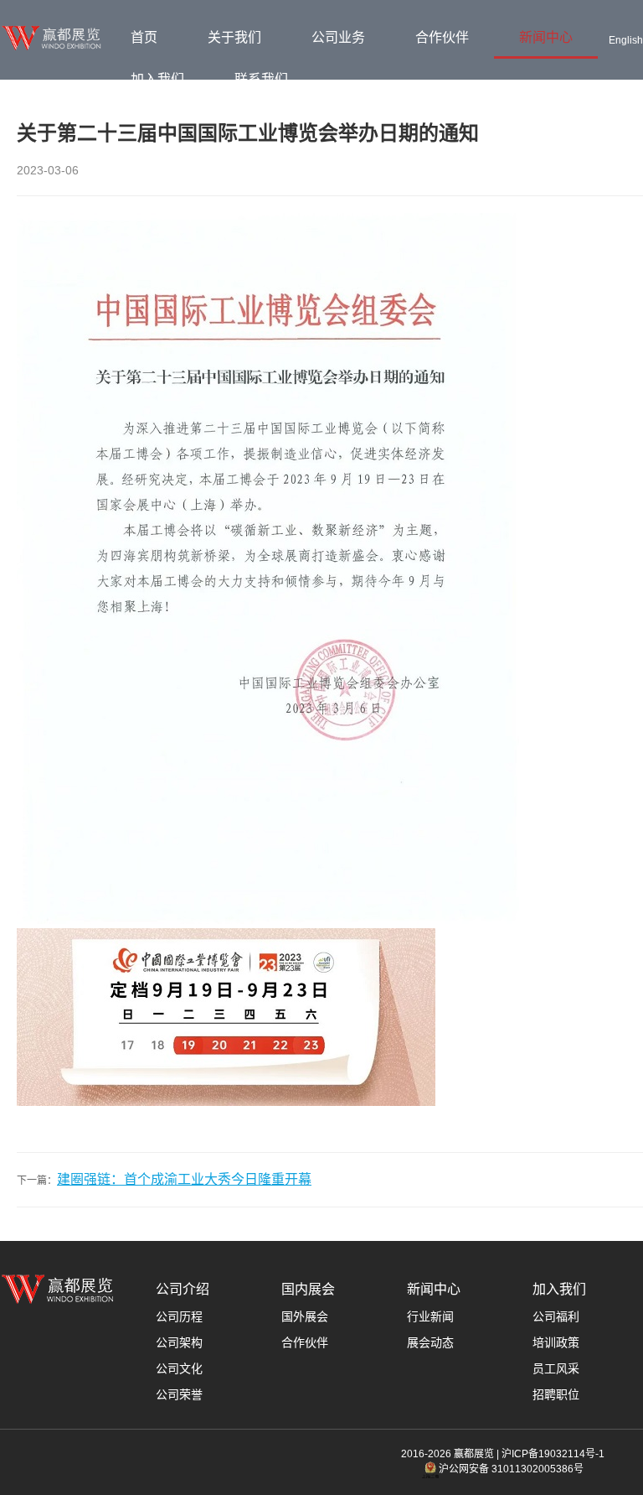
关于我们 (234, 37)
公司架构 (179, 1342)
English (626, 40)
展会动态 (430, 1342)
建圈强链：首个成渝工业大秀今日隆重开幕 (184, 1179)
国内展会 (308, 1289)
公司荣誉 (179, 1394)
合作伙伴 (442, 37)
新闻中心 (546, 37)
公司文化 (179, 1368)
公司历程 (179, 1316)
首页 (144, 37)
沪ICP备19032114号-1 (553, 1454)
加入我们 (157, 79)
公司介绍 (182, 1289)
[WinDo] (52, 47)
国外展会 (304, 1316)
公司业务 (338, 37)
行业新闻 (430, 1316)
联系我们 (261, 79)
